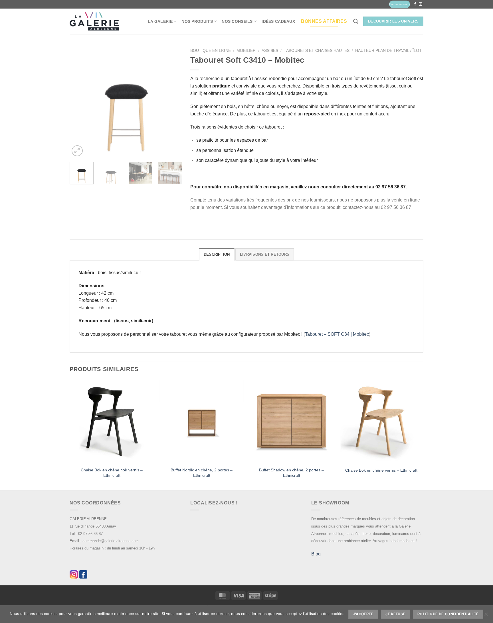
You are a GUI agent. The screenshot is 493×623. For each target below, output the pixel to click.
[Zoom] (77, 150)
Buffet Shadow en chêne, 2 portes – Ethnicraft (291, 473)
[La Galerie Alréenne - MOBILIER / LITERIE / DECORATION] (94, 21)
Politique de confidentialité (448, 614)
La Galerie (160, 21)
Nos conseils (237, 21)
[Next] (172, 101)
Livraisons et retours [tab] (264, 254)
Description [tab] (217, 254)
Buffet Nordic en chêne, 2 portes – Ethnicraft (202, 473)
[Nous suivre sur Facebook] (415, 4)
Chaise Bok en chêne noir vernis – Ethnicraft (112, 473)
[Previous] (79, 101)
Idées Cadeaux (278, 21)
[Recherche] (355, 21)
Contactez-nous (399, 4)
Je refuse (395, 614)
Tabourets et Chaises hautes (316, 50)
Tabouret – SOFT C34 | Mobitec (337, 334)
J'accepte (363, 614)
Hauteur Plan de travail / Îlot (388, 50)
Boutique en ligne (210, 50)
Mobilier (246, 50)
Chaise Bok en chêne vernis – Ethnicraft (381, 470)
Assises (270, 50)
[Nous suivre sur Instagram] (420, 4)
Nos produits (197, 21)
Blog (316, 553)
